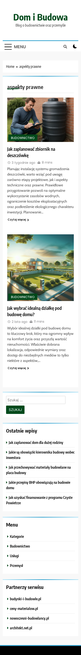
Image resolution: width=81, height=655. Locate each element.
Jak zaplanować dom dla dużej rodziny (36, 442)
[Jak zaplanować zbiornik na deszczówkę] (40, 120)
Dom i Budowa (40, 17)
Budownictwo (23, 138)
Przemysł (16, 565)
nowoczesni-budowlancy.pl (29, 618)
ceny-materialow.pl (24, 608)
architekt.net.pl (21, 627)
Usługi (14, 555)
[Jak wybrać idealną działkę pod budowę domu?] (40, 267)
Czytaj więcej (17, 219)
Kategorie (17, 536)
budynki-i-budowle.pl (25, 598)
